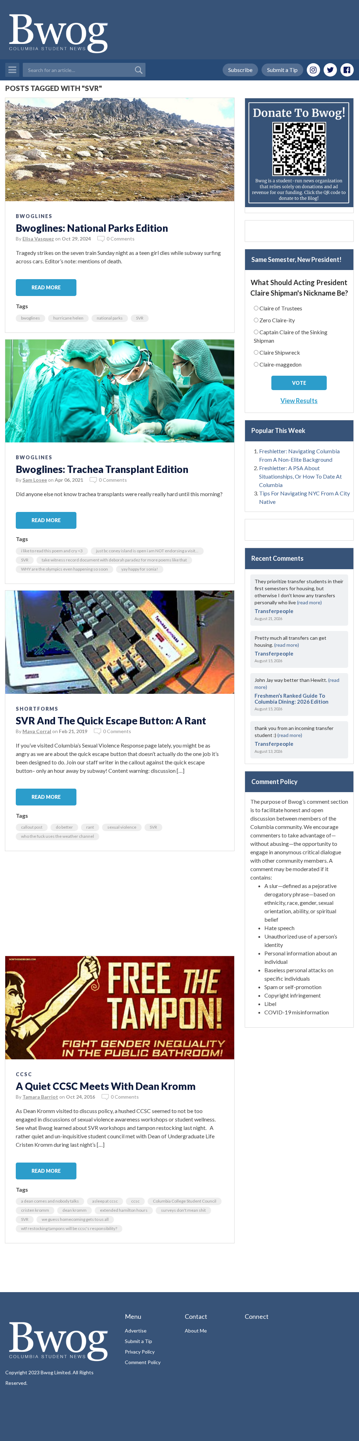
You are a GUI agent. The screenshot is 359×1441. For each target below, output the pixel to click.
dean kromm (74, 1210)
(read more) (309, 602)
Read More (46, 287)
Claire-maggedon (280, 364)
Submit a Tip (282, 69)
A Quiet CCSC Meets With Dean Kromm (106, 1086)
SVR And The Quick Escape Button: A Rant (111, 720)
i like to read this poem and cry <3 (52, 550)
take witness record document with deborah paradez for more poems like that (114, 559)
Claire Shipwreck (279, 352)
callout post (31, 827)
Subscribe (240, 69)
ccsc (135, 1201)
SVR (139, 318)
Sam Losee (34, 480)
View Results (299, 400)
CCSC (24, 1074)
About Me (196, 1331)
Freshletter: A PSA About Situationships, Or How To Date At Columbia (300, 476)
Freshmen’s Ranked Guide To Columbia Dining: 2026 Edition (291, 698)
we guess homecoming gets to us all (75, 1219)
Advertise (136, 1331)
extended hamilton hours (124, 1210)
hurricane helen (68, 318)
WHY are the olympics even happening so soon (64, 569)
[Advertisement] (119, 907)
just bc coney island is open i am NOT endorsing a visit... (147, 550)
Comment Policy (143, 1362)
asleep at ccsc (105, 1201)
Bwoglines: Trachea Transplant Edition (102, 469)
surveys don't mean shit (183, 1210)
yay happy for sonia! (139, 569)
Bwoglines (34, 216)
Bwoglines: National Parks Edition (92, 228)
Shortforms (37, 709)
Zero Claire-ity (277, 320)
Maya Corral (36, 731)
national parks (110, 318)
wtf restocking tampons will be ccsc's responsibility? (69, 1228)
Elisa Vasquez (38, 239)
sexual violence (121, 827)
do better (64, 827)
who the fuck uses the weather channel (57, 836)
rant (90, 827)
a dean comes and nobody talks (50, 1201)
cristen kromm (35, 1210)
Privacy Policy (140, 1352)
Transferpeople (274, 611)
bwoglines (30, 318)
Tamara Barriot (40, 1097)
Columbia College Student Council (184, 1201)
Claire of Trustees (280, 308)
